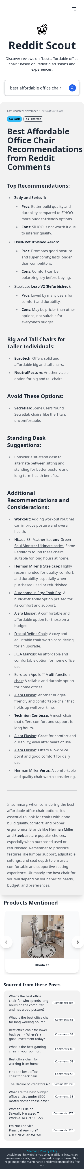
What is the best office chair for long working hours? (41, 1019)
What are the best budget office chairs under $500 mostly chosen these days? (41, 1096)
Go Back (14, 119)
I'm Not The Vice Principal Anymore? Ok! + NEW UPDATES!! (41, 1130)
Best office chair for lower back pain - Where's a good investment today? (41, 1034)
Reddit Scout (42, 45)
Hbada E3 (22, 539)
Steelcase (22, 286)
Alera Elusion (25, 613)
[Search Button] (72, 87)
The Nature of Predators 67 (41, 1084)
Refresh (36, 119)
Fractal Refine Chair (30, 633)
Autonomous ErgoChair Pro (37, 592)
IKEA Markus (25, 654)
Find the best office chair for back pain (41, 1074)
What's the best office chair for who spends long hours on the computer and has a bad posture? (41, 1003)
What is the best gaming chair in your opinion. (41, 1049)
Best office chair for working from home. (41, 1061)
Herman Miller (26, 566)
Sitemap (32, 1151)
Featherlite (41, 539)
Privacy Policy (48, 1151)
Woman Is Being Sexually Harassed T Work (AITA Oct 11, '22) (41, 1113)
